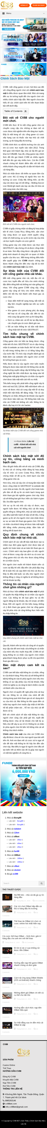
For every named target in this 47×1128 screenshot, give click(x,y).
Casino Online (9, 1065)
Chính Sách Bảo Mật (37, 1121)
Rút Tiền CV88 (9, 1086)
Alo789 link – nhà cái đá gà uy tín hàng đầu (29, 896)
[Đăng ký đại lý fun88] (23, 25)
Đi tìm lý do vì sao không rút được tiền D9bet (27, 949)
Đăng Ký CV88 (9, 1077)
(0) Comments (39, 901)
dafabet (17, 829)
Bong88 (20, 821)
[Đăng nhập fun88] (23, 69)
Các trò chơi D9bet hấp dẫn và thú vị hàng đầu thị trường (28, 907)
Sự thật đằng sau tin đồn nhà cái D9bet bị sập (28, 1024)
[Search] (42, 883)
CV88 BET (16, 1121)
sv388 (15, 874)
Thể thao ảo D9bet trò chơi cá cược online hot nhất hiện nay (27, 922)
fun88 (16, 851)
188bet (20, 858)
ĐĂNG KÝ (24, 5)
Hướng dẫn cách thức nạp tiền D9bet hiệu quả (27, 1009)
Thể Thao (7, 1068)
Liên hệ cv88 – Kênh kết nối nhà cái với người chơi (25, 444)
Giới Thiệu (25, 1121)
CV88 (24, 261)
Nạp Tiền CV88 (9, 1083)
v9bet (16, 866)
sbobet (17, 870)
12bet (16, 833)
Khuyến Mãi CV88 (10, 1080)
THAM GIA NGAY (39, 5)
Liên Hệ (23, 1124)
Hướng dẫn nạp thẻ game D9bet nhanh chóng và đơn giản (28, 964)
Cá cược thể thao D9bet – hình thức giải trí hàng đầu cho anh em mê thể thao (21, 937)
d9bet (19, 840)
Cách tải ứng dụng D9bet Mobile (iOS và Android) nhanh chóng (28, 979)
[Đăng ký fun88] (23, 783)
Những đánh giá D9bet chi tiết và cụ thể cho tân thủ (29, 994)
